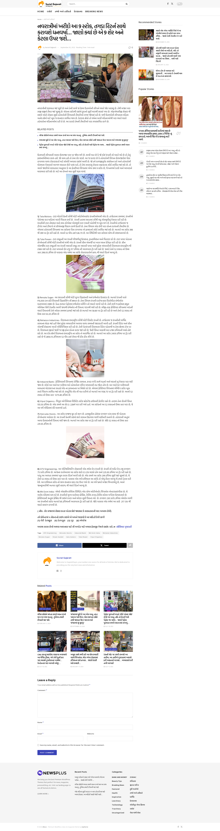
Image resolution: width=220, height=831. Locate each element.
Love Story (116, 800)
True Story (116, 808)
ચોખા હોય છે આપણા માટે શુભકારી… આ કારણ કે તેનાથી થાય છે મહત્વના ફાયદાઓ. (169, 73)
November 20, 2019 (163, 79)
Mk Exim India (94, 533)
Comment (42, 690)
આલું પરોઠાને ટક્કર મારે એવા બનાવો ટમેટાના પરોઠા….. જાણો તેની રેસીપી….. (89, 778)
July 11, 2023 (109, 667)
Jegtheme (85, 827)
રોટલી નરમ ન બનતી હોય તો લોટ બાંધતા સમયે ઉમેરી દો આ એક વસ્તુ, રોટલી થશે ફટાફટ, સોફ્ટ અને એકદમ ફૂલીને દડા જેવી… (163, 164)
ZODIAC (133, 777)
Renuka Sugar (44, 537)
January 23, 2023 (163, 65)
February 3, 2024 (44, 623)
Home (40, 11)
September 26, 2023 (78, 626)
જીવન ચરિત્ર (134, 785)
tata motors (71, 537)
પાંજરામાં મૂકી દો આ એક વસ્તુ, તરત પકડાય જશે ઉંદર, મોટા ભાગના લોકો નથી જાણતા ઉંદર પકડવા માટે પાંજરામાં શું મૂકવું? (83, 140)
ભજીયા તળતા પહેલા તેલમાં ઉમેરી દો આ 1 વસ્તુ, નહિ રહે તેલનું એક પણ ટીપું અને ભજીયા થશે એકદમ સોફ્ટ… (163, 151)
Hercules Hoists (65, 533)
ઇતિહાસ (133, 781)
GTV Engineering (50, 533)
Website (90, 733)
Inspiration (116, 796)
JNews (45, 827)
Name (40, 722)
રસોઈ (49, 11)
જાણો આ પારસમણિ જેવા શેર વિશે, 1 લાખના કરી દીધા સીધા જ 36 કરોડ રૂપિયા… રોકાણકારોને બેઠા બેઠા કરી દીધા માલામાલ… (164, 191)
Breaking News (94, 11)
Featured (115, 789)
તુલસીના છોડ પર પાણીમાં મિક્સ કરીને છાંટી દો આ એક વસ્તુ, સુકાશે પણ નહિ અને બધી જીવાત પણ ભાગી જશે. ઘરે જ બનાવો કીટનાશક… (164, 177)
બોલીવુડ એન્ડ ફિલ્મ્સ (137, 804)
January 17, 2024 (77, 667)
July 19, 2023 (109, 626)
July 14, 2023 (43, 667)
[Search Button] (127, 3)
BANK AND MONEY (119, 777)
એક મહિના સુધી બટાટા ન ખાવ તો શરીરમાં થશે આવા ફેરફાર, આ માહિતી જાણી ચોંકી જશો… (90, 793)
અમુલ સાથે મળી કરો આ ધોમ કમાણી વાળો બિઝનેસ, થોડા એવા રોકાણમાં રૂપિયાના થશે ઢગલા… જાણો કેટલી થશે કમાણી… (84, 659)
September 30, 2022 (67, 47)
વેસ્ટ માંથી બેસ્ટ (135, 812)
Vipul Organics (96, 537)
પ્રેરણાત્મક (78, 11)
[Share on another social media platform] (130, 545)
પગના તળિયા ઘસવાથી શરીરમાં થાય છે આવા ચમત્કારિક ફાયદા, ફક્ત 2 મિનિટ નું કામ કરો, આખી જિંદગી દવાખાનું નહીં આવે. (155, 135)
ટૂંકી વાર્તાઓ (134, 789)
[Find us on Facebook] (167, 3)
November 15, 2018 (163, 42)
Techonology (44, 649)
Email (40, 733)
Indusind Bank (80, 533)
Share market (58, 537)
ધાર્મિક (132, 796)
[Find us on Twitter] (172, 3)
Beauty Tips (117, 781)
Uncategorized (118, 812)
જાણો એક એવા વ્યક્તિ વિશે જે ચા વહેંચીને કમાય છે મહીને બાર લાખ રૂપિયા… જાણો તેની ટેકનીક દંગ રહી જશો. (169, 34)
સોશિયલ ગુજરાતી (124, 526)
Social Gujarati (50, 47)
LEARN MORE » (43, 793)
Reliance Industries (110, 533)
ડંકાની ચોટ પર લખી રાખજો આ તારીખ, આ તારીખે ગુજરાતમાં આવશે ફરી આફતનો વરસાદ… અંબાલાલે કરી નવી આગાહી (118, 659)
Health (115, 793)
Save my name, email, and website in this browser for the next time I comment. (72, 745)
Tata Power (83, 537)
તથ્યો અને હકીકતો (63, 11)
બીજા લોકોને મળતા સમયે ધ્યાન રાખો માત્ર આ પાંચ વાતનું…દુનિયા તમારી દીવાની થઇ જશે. (72, 135)
